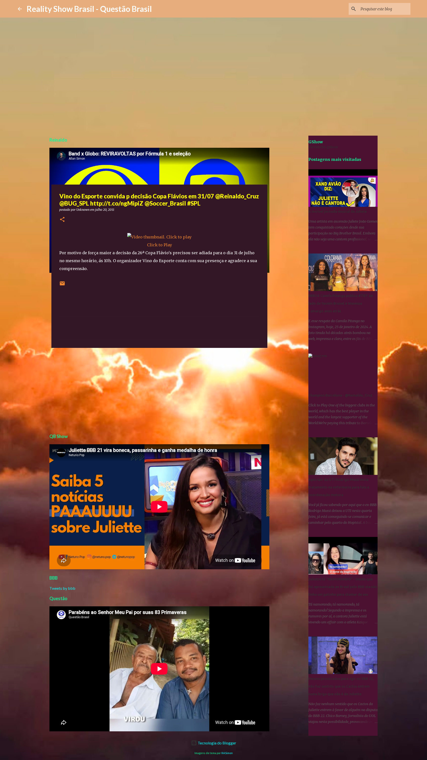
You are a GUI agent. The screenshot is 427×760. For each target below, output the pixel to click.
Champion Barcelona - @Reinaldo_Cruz (340, 395)
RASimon (227, 753)
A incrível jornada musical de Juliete (337, 211)
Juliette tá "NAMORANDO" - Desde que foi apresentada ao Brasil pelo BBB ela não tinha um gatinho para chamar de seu (342, 586)
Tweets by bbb (62, 588)
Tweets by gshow (323, 147)
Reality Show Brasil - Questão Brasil (89, 9)
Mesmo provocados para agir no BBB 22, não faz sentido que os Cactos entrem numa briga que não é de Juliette (341, 686)
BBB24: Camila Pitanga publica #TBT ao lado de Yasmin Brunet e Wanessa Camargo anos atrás (340, 303)
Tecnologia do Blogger (216, 742)
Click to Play (159, 244)
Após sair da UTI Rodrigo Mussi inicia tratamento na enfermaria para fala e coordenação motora (338, 487)
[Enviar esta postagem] (62, 285)
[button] (62, 219)
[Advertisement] (159, 389)
